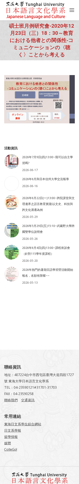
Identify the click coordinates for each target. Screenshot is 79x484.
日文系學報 (12, 430)
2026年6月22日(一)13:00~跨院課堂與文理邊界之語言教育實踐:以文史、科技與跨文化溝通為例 (48, 204)
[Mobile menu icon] (72, 10)
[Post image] (11, 161)
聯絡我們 (11, 400)
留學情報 (11, 436)
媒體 (7, 443)
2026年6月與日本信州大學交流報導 (45, 179)
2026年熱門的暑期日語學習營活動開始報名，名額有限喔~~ (47, 273)
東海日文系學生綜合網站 (22, 424)
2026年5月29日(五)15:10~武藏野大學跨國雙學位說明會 (48, 229)
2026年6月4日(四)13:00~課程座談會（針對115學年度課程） (46, 251)
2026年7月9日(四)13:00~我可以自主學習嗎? (47, 160)
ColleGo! (10, 449)
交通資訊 (28, 400)
